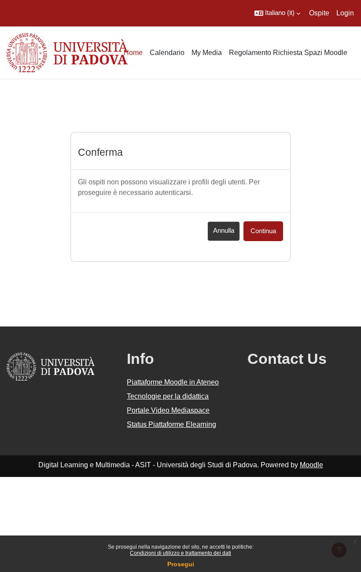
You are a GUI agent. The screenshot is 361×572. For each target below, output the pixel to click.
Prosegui (180, 564)
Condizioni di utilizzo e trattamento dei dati (180, 553)
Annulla (223, 230)
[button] (277, 13)
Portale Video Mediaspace (168, 410)
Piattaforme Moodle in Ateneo (173, 382)
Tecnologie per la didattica (168, 396)
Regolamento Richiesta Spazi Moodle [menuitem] (288, 52)
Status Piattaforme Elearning (171, 424)
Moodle (311, 465)
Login (345, 13)
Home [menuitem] (133, 52)
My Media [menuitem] (207, 52)
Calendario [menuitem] (167, 52)
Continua (263, 231)
